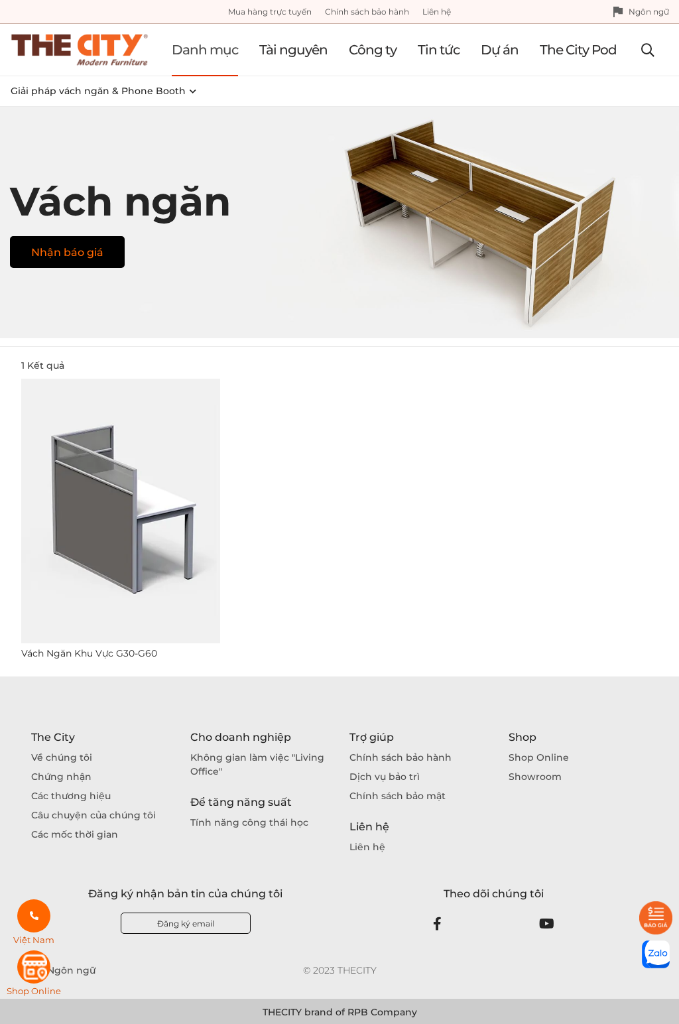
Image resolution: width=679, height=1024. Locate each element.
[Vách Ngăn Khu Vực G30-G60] (120, 511)
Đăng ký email (185, 923)
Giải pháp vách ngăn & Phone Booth (98, 91)
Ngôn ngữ (649, 12)
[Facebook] (437, 924)
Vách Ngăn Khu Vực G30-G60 (89, 653)
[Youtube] (546, 924)
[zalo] (655, 954)
